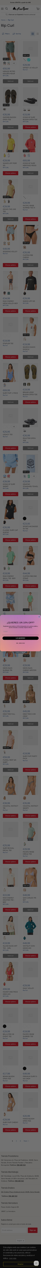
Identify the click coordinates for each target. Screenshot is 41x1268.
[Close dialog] (39, 617)
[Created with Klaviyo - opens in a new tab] (20, 652)
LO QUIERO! (20, 638)
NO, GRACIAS (20, 643)
